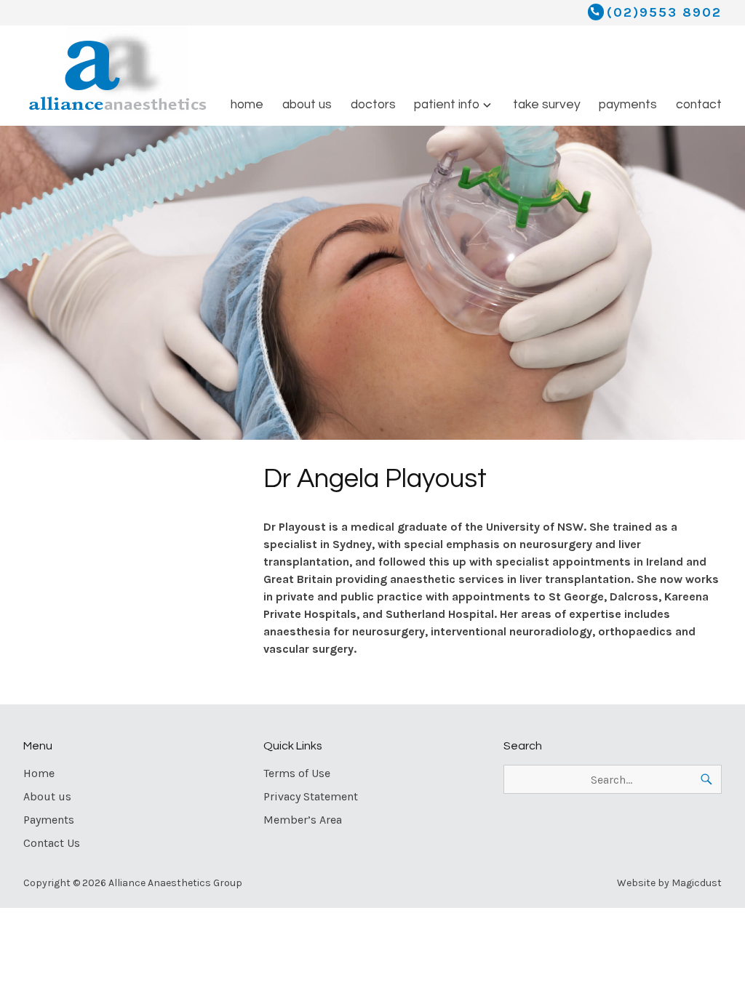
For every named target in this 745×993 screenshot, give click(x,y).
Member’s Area (302, 820)
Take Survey (547, 104)
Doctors (373, 104)
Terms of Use (296, 773)
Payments (628, 104)
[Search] (706, 779)
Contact (699, 104)
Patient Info (446, 104)
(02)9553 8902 (664, 12)
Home (247, 104)
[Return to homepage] (120, 72)
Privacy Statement (310, 796)
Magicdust (697, 883)
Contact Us (51, 843)
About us (307, 104)
